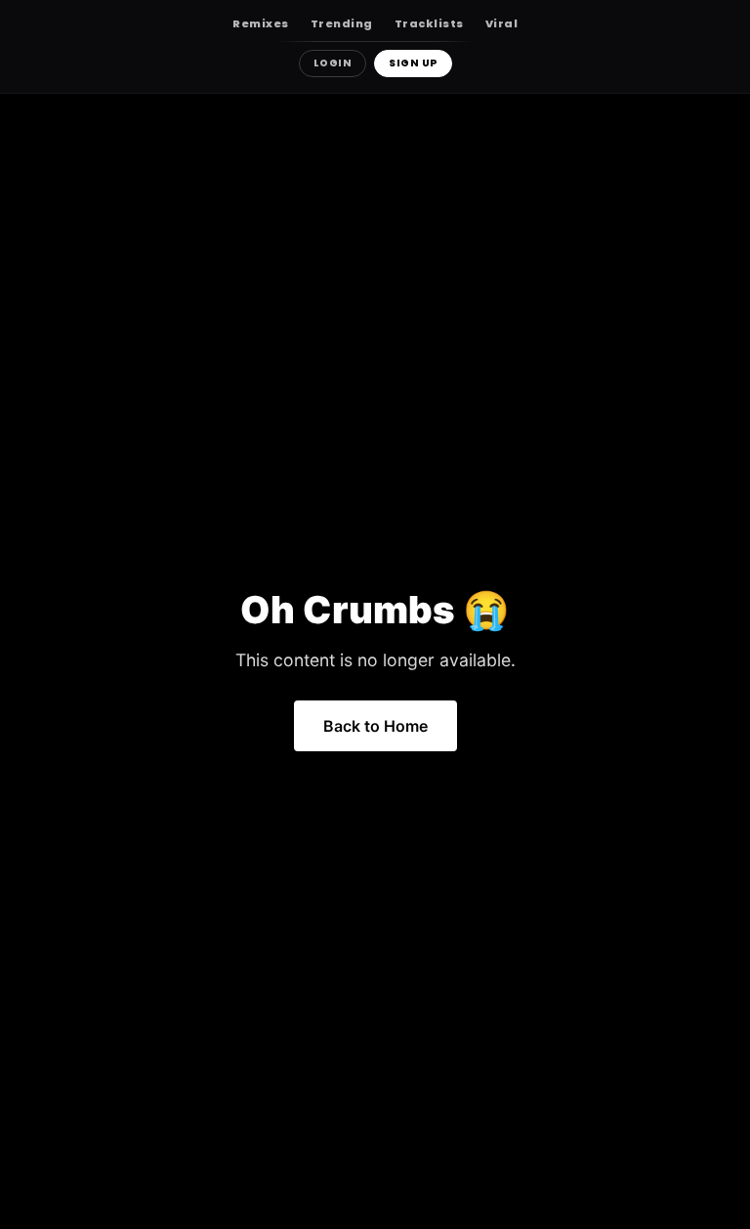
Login (333, 63)
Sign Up (413, 63)
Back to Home (375, 726)
